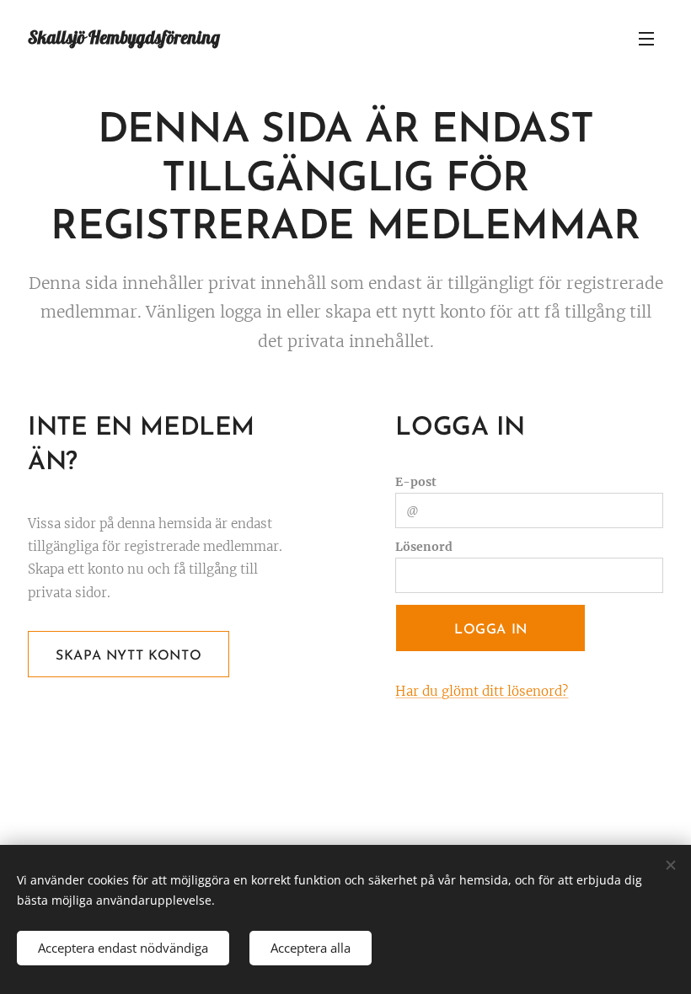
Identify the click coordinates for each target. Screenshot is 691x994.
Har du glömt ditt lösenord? (481, 691)
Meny (646, 38)
